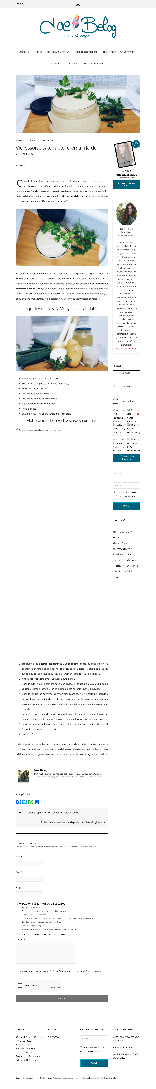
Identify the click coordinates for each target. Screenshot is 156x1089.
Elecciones (118, 554)
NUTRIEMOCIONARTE (86, 52)
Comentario (22, 939)
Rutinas (119, 571)
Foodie (131, 554)
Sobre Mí (25, 52)
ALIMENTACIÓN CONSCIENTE (119, 52)
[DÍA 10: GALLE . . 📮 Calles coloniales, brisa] (133, 415)
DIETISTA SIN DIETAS (58, 52)
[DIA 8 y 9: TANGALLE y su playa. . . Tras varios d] (119, 429)
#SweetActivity (121, 549)
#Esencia (117, 537)
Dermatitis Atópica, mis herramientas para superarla (50, 812)
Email (19, 872)
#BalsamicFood (22, 140)
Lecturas (129, 560)
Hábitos (117, 560)
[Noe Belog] (24, 775)
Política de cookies (123, 1047)
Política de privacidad (52, 934)
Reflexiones (131, 566)
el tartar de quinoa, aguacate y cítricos (86, 754)
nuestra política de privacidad (65, 929)
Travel (116, 577)
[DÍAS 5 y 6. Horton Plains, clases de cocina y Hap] (119, 444)
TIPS (129, 571)
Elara (18, 1078)
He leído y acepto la (42, 934)
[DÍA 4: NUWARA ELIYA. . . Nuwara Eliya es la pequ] (133, 444)
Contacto (21, 3)
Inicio (38, 52)
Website (20, 888)
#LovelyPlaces (121, 543)
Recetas (33, 140)
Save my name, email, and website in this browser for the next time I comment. (60, 970)
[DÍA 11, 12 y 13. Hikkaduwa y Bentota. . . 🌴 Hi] (119, 415)
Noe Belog (25, 165)
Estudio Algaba (110, 1078)
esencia (56, 63)
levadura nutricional (49, 413)
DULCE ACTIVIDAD (93, 63)
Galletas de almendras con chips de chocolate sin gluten (71, 822)
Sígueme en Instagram (126, 348)
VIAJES (72, 63)
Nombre (20, 856)
